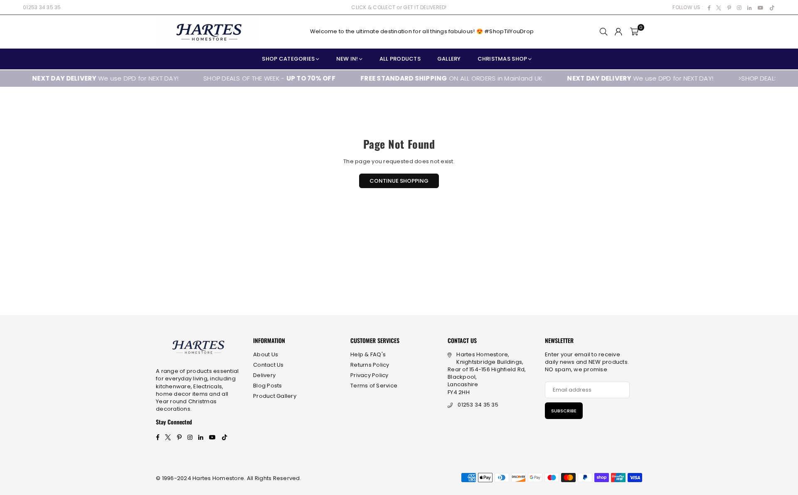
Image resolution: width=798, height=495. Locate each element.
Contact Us (268, 365)
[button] (634, 31)
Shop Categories (288, 59)
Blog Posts (267, 386)
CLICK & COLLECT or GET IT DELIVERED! (398, 7)
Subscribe (563, 410)
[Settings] (618, 31)
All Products (400, 59)
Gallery (449, 59)
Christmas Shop (502, 59)
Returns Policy (369, 365)
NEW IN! (347, 59)
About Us (265, 354)
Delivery (264, 375)
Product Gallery (274, 396)
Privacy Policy (369, 375)
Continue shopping (399, 181)
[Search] (603, 31)
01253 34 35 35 (42, 7)
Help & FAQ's (368, 354)
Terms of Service (373, 386)
